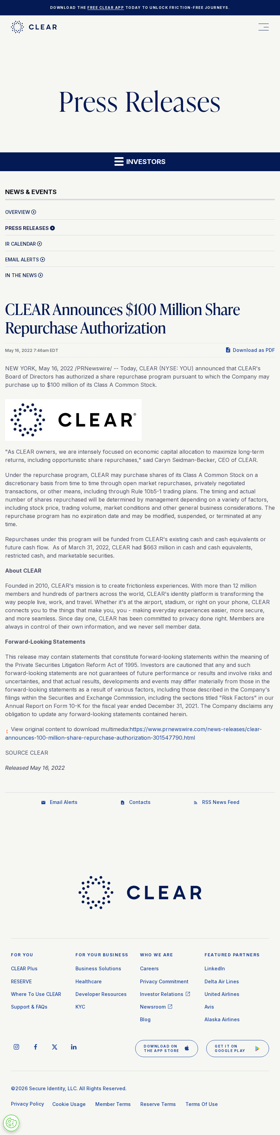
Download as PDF (254, 350)
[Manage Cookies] (11, 1123)
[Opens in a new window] (73, 417)
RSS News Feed (220, 802)
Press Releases (27, 228)
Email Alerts (22, 259)
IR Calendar (20, 244)
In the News (21, 275)
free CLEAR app (105, 7)
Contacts (140, 802)
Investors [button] (145, 162)
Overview (17, 212)
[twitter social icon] (54, 1046)
